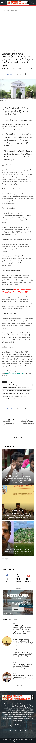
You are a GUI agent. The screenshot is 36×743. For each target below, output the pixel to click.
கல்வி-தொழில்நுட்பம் (12, 10)
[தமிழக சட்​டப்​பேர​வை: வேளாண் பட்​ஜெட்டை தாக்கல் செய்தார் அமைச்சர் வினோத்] (7, 665)
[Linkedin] (15, 731)
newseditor (8, 68)
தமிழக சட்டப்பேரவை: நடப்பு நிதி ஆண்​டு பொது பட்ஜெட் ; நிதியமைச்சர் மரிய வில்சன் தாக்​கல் (23, 678)
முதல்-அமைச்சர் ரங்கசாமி (9, 399)
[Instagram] (10, 731)
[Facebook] (5, 731)
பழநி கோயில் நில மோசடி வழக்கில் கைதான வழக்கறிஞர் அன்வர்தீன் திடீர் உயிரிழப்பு (18, 551)
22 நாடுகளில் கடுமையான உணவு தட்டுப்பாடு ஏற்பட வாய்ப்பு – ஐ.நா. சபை (27, 421)
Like (7, 574)
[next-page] (6, 559)
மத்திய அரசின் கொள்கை (21, 396)
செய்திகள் (17, 50)
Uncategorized (17, 511)
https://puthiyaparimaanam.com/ (15, 373)
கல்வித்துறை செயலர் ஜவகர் (9, 393)
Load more (17, 685)
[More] (26, 74)
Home (4, 10)
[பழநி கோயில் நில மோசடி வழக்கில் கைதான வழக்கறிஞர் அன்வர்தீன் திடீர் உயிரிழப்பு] (18, 538)
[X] (31, 731)
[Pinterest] (21, 731)
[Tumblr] (26, 731)
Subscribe (29, 574)
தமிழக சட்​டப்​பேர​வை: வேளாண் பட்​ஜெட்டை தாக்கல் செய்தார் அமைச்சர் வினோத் (22, 666)
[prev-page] (3, 559)
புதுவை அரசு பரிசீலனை (8, 396)
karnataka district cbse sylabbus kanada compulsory (17, 385)
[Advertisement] (18, 30)
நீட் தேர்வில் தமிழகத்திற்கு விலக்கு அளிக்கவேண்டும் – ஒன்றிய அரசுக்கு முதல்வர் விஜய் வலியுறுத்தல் (18, 516)
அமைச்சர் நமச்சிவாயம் (23, 387)
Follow (18, 574)
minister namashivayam (9, 387)
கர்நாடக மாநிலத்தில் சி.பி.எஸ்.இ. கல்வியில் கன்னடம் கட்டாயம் (17, 390)
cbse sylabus (11, 382)
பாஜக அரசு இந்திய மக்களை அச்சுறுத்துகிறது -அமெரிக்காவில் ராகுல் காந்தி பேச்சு (9, 422)
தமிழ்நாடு (15, 662)
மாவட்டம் (17, 473)
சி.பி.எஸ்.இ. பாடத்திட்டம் (23, 393)
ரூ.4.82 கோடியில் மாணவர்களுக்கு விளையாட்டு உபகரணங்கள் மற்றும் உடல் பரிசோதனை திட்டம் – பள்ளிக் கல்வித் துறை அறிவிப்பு (18, 479)
